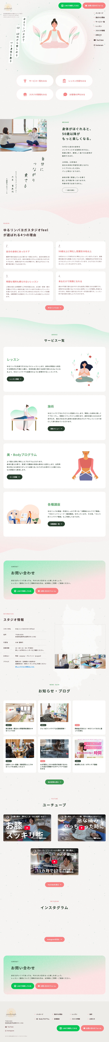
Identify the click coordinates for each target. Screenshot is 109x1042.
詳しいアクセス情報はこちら (24, 667)
